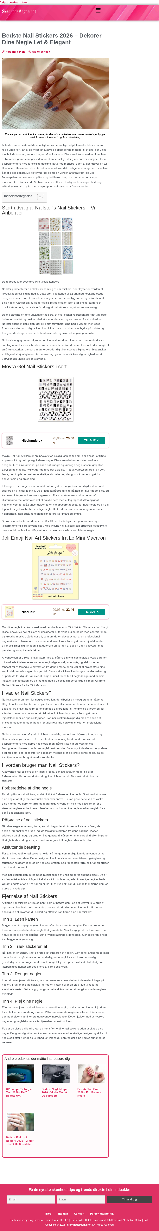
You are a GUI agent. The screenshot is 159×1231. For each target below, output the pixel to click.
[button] (98, 11)
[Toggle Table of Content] (38, 197)
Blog (48, 1213)
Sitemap (62, 1213)
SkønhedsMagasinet (79, 1224)
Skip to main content (14, 2)
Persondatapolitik (102, 1213)
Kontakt (79, 1213)
